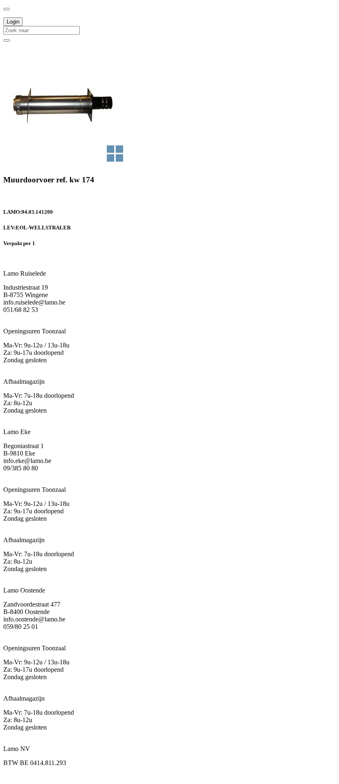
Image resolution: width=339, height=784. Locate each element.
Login (13, 22)
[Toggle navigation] (6, 9)
